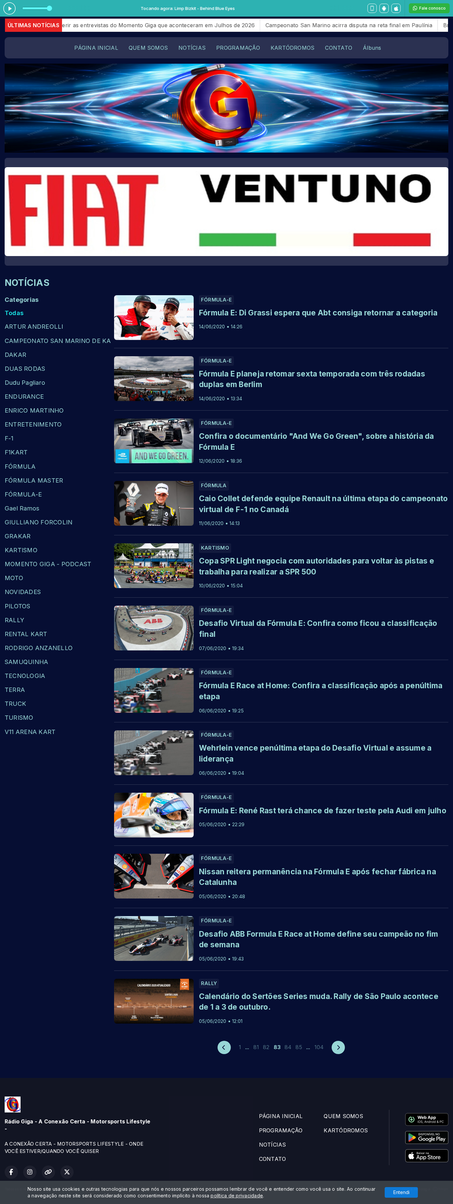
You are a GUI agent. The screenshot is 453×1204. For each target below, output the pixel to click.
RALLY (14, 620)
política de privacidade (237, 1195)
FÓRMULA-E (23, 494)
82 (266, 1047)
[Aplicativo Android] (384, 8)
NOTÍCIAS (192, 47)
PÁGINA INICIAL (96, 47)
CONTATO (338, 47)
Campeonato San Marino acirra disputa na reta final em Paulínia (305, 25)
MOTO (14, 577)
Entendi (401, 1192)
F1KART (16, 452)
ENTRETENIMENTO (33, 424)
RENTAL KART (26, 633)
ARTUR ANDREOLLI (34, 326)
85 (298, 1047)
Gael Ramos (22, 508)
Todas (14, 312)
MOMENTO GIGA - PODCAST (48, 564)
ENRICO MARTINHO (34, 410)
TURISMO (19, 717)
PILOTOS (18, 606)
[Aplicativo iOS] (396, 8)
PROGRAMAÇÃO (238, 47)
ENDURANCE (24, 396)
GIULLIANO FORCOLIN (38, 522)
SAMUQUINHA (26, 661)
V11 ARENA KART (30, 731)
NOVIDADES (23, 591)
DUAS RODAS (25, 368)
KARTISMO (21, 550)
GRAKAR (18, 536)
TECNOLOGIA (25, 675)
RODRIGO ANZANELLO (39, 647)
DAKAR (15, 354)
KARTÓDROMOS (293, 47)
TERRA (15, 689)
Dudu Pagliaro (25, 382)
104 (319, 1047)
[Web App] (372, 8)
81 (256, 1047)
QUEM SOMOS (148, 47)
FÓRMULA (20, 466)
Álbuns (372, 47)
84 (288, 1047)
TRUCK (15, 703)
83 (277, 1047)
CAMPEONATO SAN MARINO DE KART (58, 340)
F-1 (9, 438)
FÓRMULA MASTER (34, 480)
